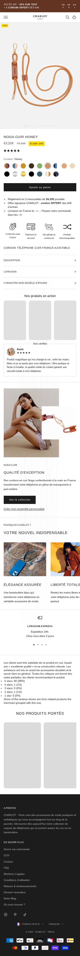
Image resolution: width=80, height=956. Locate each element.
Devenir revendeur (15, 892)
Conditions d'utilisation (17, 880)
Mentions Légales (14, 873)
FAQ (6, 867)
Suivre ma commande (17, 849)
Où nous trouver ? (14, 904)
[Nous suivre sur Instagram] (5, 914)
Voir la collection (19, 499)
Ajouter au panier (40, 187)
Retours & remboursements (20, 886)
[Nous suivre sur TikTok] (25, 914)
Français (54, 924)
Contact (8, 861)
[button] (12, 150)
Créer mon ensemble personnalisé (24, 508)
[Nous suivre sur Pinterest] (15, 914)
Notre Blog (10, 898)
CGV (6, 855)
